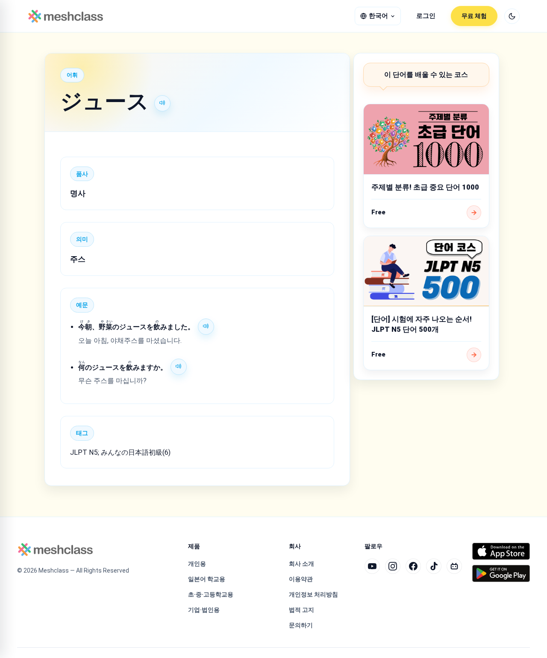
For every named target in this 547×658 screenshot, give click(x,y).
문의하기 (301, 625)
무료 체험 (474, 15)
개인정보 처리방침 (313, 594)
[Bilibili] (454, 566)
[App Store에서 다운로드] (501, 551)
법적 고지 (301, 609)
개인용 (197, 563)
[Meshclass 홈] (65, 16)
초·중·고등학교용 (210, 594)
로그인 (425, 16)
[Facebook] (413, 566)
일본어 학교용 (206, 579)
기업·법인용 (204, 609)
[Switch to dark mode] (512, 16)
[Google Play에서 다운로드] (501, 573)
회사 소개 (301, 563)
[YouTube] (372, 566)
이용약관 (301, 579)
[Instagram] (392, 566)
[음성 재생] (162, 103)
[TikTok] (433, 566)
